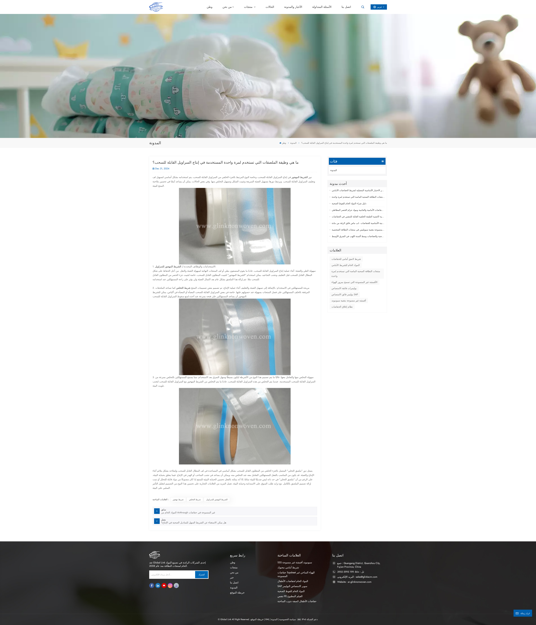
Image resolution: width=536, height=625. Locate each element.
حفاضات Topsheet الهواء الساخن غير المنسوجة (296, 574)
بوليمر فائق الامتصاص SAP (345, 294)
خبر (232, 577)
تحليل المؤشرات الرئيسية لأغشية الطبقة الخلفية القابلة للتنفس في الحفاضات (358, 216)
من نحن (227, 7)
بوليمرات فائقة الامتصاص (344, 288)
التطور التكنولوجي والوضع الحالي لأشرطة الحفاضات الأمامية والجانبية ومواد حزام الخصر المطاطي (358, 210)
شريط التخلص (195, 499)
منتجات (248, 7)
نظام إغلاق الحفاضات (342, 306)
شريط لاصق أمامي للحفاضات (346, 259)
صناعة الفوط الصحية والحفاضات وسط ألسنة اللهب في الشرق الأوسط (358, 236)
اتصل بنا (346, 7)
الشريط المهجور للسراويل (217, 499)
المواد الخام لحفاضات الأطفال (292, 581)
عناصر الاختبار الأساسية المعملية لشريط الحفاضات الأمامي (358, 190)
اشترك (201, 574)
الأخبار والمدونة (293, 7)
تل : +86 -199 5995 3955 (350, 572)
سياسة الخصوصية (287, 619)
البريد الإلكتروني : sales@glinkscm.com (357, 577)
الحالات (270, 7)
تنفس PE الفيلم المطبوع (289, 596)
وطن (209, 7)
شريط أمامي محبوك (288, 567)
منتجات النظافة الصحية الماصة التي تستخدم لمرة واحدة (356, 274)
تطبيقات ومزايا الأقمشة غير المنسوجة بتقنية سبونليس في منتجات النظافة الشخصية (358, 229)
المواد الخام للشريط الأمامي (346, 265)
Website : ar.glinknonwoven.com (354, 582)
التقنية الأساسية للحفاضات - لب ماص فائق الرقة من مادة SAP (358, 223)
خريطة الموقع (237, 592)
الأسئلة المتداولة (322, 7)
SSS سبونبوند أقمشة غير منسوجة (294, 562)
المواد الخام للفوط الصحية (291, 591)
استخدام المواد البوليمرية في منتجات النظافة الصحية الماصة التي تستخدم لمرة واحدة (358, 197)
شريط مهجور (178, 499)
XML (267, 619)
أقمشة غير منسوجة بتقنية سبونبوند (349, 300)
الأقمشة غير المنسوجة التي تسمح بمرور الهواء (354, 282)
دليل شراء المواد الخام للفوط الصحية (349, 203)
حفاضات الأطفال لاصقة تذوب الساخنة (296, 601)
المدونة (293, 142)
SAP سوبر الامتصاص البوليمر (292, 586)
